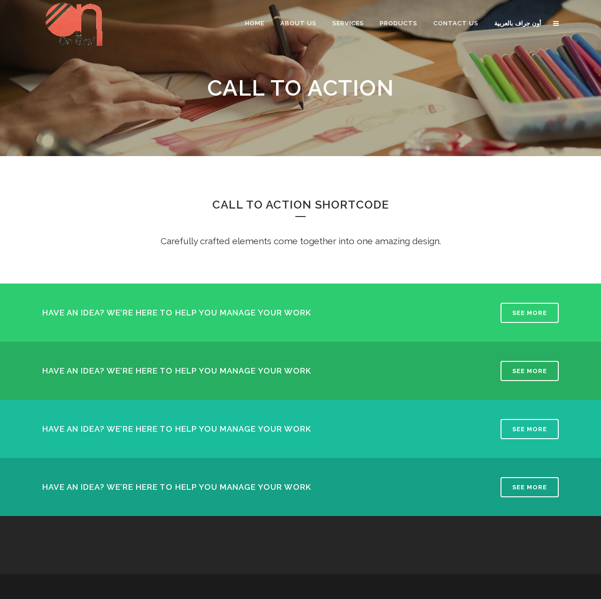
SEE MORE (529, 312)
